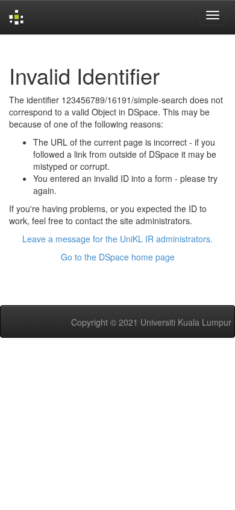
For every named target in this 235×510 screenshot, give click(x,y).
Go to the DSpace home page (118, 257)
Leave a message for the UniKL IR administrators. (117, 239)
